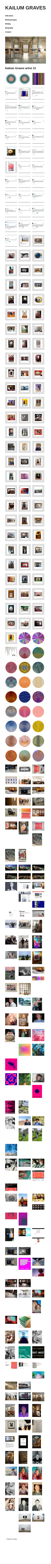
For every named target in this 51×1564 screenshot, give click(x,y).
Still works (9, 16)
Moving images (11, 20)
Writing (8, 24)
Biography (9, 28)
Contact (8, 32)
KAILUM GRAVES (25, 8)
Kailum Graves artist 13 (20, 68)
